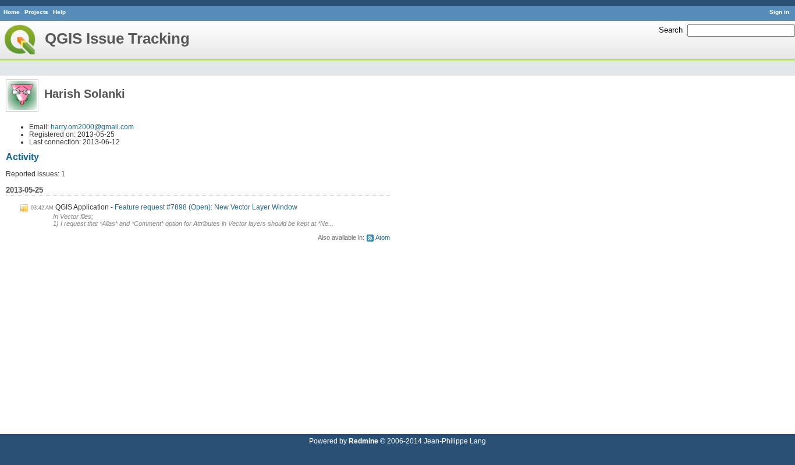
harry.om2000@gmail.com (92, 126)
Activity (22, 157)
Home (11, 12)
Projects (36, 12)
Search (671, 30)
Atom (382, 237)
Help (59, 12)
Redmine (363, 441)
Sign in (779, 12)
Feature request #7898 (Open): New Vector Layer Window (206, 207)
